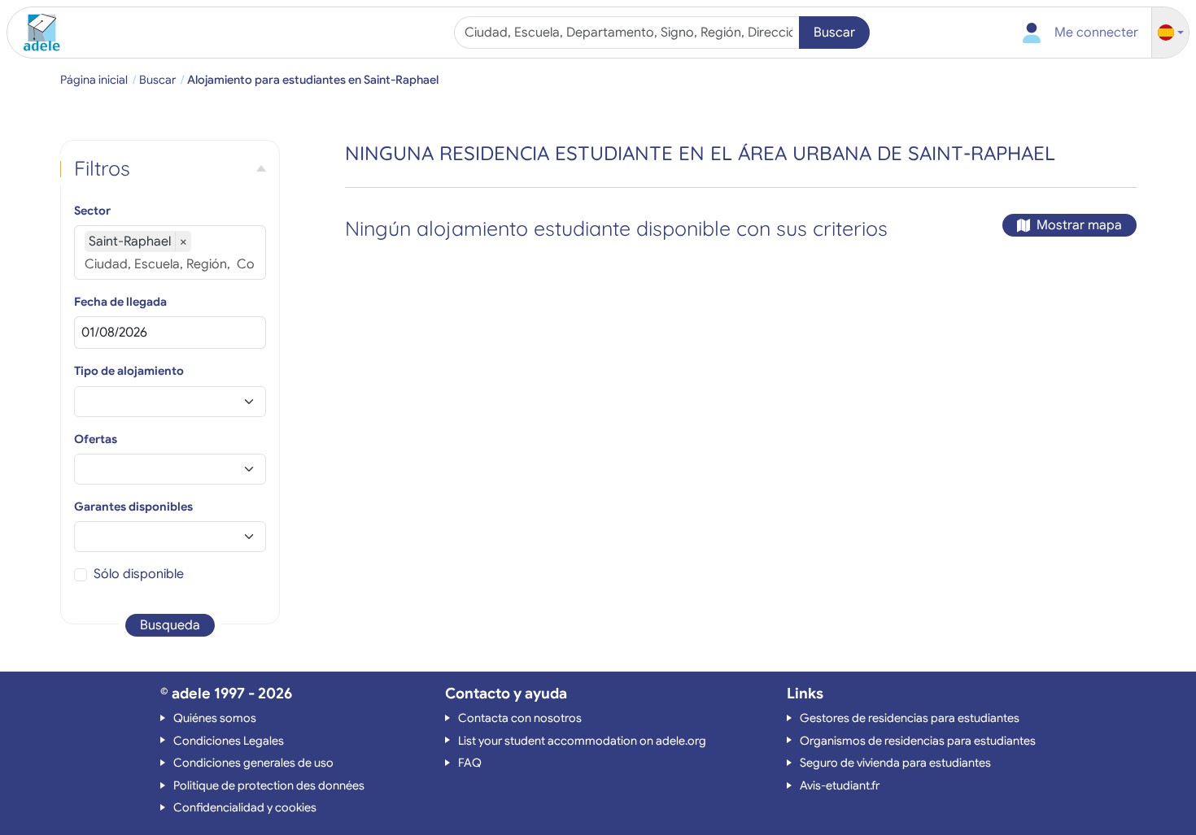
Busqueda (170, 625)
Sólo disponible (139, 574)
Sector (92, 210)
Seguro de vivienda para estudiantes (895, 762)
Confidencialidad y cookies (244, 807)
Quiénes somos (214, 718)
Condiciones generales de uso (253, 762)
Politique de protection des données (268, 785)
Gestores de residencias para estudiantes (909, 718)
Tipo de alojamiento (129, 370)
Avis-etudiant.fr (840, 785)
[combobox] (628, 32)
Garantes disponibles (133, 506)
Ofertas (95, 439)
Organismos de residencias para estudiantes (918, 740)
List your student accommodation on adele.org (582, 740)
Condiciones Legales (228, 740)
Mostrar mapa (1079, 225)
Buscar (834, 32)
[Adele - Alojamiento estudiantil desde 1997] (35, 32)
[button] (1171, 33)
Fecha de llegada (120, 301)
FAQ (470, 762)
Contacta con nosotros (520, 718)
